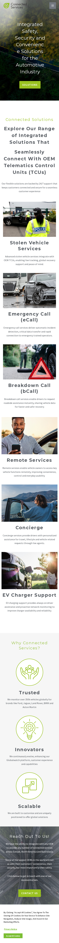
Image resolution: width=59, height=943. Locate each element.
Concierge (29, 527)
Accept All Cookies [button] (13, 936)
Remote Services (29, 460)
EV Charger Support (30, 595)
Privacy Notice (10, 929)
